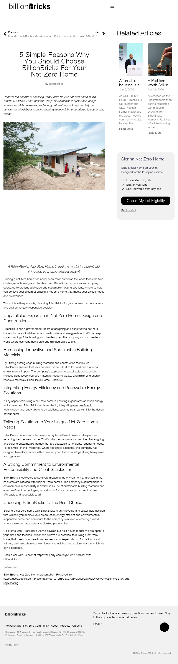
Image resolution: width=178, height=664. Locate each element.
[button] (112, 6)
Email (97, 624)
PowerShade (13, 625)
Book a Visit (128, 210)
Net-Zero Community (36, 625)
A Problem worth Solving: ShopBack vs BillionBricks (159, 87)
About (54, 625)
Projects (65, 625)
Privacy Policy (11, 644)
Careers (77, 625)
